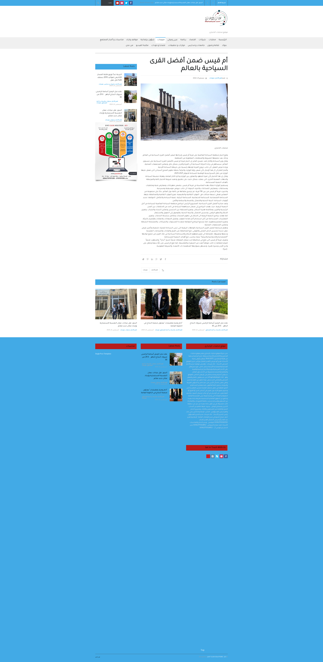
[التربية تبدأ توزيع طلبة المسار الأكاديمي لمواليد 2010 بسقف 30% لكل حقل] (130, 79)
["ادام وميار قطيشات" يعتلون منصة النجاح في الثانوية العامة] (161, 304)
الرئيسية (223, 40)
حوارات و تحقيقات (176, 45)
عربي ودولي (172, 40)
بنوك (224, 45)
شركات (202, 40)
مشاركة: (224, 259)
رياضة (183, 40)
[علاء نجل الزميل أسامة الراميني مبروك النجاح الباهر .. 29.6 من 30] (130, 96)
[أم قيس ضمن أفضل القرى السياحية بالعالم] (184, 112)
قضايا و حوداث (158, 45)
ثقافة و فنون (213, 45)
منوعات (161, 40)
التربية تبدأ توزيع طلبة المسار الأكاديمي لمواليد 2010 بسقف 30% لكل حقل (109, 77)
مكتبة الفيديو (142, 45)
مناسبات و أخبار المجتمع (112, 40)
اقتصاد (192, 40)
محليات (212, 40)
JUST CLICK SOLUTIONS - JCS (216, 657)
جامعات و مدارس (196, 45)
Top (202, 650)
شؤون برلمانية (147, 40)
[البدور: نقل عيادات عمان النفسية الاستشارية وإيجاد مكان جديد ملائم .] (130, 115)
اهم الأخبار (218, 78)
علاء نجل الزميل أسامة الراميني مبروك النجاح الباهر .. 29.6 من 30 (180, 3)
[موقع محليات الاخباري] (215, 26)
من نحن (129, 45)
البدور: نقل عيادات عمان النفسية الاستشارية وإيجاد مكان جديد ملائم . (110, 113)
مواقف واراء (132, 40)
